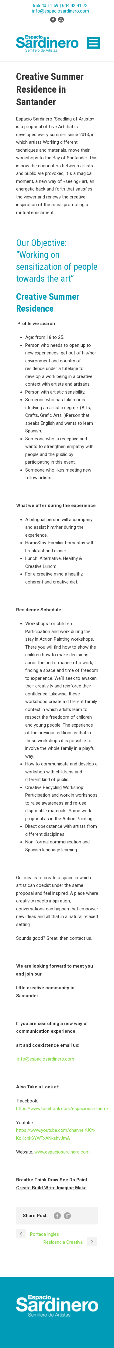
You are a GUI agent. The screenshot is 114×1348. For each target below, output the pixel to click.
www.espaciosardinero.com (62, 1152)
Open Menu (93, 43)
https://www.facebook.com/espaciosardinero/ (62, 1108)
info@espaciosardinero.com (45, 1059)
